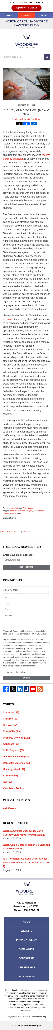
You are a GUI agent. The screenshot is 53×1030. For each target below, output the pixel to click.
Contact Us (26, 958)
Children (11, 718)
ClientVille (12, 731)
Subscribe (26, 567)
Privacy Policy (26, 940)
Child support (38, 511)
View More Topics (13, 788)
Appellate (15, 508)
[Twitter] (13, 689)
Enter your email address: (18, 554)
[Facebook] (6, 689)
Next (26, 531)
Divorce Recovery (16, 756)
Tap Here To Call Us (27, 7)
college (13, 513)
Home (9, 15)
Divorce (10, 725)
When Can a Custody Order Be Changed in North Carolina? (26, 846)
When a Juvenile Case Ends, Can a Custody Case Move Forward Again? (24, 832)
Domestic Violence (16, 763)
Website (26, 931)
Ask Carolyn (10, 808)
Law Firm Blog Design (26, 1025)
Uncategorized (14, 769)
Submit (26, 678)
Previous (6, 531)
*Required (7, 631)
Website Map (26, 967)
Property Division (16, 737)
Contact (26, 15)
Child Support (28, 508)
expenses (8, 319)
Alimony (10, 775)
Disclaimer (26, 949)
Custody (11, 712)
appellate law (15, 511)
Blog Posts (27, 976)
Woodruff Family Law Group (34, 1017)
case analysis (26, 511)
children (6, 513)
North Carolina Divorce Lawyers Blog (26, 40)
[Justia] (26, 689)
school (22, 513)
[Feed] (40, 689)
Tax (7, 781)
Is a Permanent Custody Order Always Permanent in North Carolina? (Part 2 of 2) (26, 862)
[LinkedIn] (19, 689)
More (44, 15)
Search (47, 57)
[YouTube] (33, 689)
